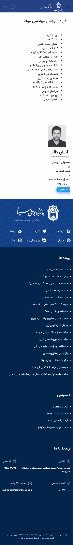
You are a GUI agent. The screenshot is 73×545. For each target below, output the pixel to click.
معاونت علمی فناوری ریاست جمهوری (49, 318)
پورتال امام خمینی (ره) (57, 325)
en (5, 7)
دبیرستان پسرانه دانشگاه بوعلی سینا (50, 367)
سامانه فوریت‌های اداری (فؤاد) (53, 428)
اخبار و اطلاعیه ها (48, 56)
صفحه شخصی (65, 190)
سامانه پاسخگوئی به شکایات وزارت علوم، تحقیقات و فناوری (38, 374)
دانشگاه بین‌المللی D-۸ (56, 312)
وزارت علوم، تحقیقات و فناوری (53, 277)
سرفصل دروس (50, 91)
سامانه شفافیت (60, 407)
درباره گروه (52, 35)
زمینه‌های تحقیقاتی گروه (44, 52)
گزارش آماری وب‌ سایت (56, 421)
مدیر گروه (53, 39)
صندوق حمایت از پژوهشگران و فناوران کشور (46, 284)
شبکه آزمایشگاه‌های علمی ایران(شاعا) (49, 305)
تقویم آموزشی (50, 99)
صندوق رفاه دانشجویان (56, 291)
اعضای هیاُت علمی (48, 44)
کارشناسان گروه (50, 48)
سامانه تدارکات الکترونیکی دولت (52, 332)
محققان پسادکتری (48, 78)
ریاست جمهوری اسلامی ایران (53, 339)
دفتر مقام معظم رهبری (57, 270)
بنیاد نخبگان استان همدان (55, 298)
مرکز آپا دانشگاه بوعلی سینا (54, 360)
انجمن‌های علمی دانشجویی (42, 69)
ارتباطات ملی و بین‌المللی (44, 65)
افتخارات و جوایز (49, 61)
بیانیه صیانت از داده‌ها (57, 414)
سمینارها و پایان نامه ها (45, 86)
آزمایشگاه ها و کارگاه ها (45, 82)
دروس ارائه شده (49, 95)
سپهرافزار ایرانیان (26, 538)
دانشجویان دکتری (48, 74)
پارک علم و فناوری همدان (55, 353)
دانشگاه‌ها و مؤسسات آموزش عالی (51, 346)
